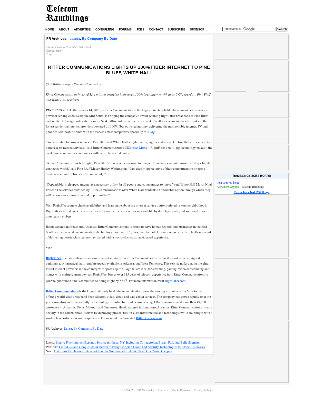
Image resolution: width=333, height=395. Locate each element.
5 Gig (151, 131)
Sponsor (197, 29)
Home (49, 29)
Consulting (104, 29)
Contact (156, 29)
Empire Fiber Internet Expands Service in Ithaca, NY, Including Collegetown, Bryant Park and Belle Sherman (128, 342)
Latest (74, 38)
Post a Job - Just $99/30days (251, 192)
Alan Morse (139, 147)
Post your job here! (228, 182)
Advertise (82, 29)
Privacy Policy (202, 390)
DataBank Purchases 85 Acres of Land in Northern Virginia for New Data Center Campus (113, 351)
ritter (59, 50)
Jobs (140, 29)
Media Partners (181, 390)
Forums (125, 29)
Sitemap (163, 390)
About (64, 29)
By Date (110, 38)
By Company (92, 38)
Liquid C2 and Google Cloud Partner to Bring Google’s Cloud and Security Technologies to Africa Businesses (132, 347)
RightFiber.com (175, 280)
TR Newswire (67, 13)
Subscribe (176, 29)
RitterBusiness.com (149, 318)
